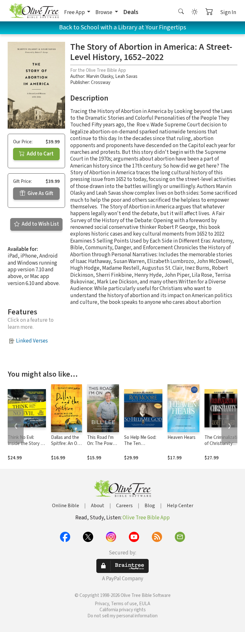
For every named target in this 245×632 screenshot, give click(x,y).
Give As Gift (39, 193)
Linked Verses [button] (32, 341)
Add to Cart (40, 154)
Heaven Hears (181, 437)
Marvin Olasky (99, 76)
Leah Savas (126, 76)
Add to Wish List (40, 224)
